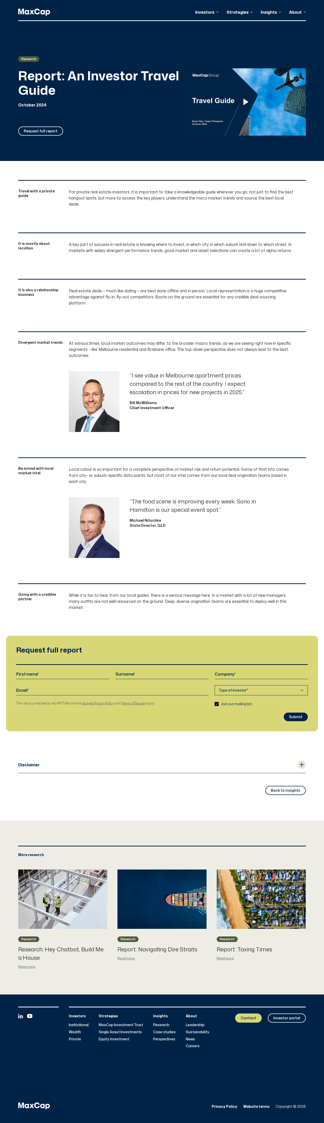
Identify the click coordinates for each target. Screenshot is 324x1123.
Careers (192, 1045)
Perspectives (164, 1039)
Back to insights (285, 790)
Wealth (75, 1031)
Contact (248, 1018)
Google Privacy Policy (98, 703)
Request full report (40, 131)
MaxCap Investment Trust (121, 1024)
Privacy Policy (224, 1106)
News (190, 1039)
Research (161, 1024)
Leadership (195, 1024)
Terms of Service (133, 703)
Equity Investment (114, 1039)
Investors (204, 12)
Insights (269, 12)
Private (75, 1039)
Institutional (79, 1024)
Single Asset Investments (120, 1031)
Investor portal (286, 1018)
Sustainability (197, 1031)
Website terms (256, 1106)
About (295, 12)
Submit (295, 716)
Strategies (238, 12)
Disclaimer (29, 765)
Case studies (164, 1031)
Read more (26, 967)
